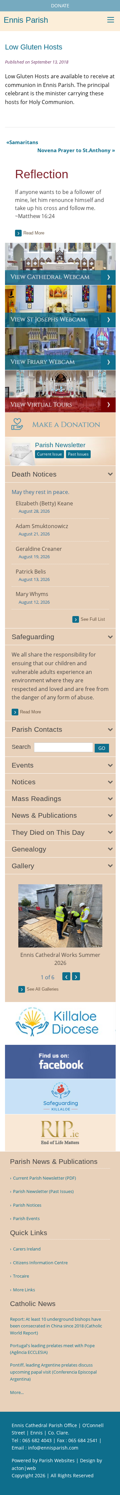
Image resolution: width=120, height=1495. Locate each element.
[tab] (60, 474)
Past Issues (78, 454)
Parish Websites (57, 1460)
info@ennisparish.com (53, 1447)
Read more (33, 232)
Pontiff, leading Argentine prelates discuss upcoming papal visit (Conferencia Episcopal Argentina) (53, 1372)
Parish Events (26, 1218)
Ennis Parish (26, 19)
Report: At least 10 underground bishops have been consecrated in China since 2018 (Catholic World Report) (56, 1326)
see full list (93, 619)
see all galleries (43, 989)
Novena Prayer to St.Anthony (74, 150)
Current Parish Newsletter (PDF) (44, 1178)
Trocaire (21, 1276)
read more (30, 711)
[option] (60, 925)
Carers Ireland (27, 1249)
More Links (24, 1290)
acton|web (24, 1468)
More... (17, 1392)
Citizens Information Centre (40, 1263)
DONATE (60, 5)
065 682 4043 (37, 1440)
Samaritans (23, 142)
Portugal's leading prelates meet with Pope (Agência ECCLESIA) (52, 1349)
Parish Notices (27, 1205)
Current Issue (49, 454)
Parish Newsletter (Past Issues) (43, 1191)
